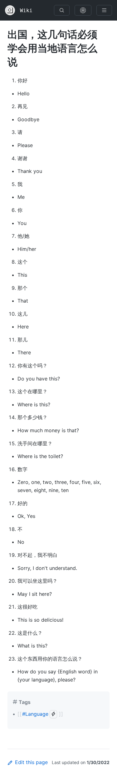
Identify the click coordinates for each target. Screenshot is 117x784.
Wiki (26, 10)
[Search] (62, 10)
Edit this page (31, 762)
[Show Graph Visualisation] (83, 10)
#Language (35, 714)
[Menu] (104, 10)
